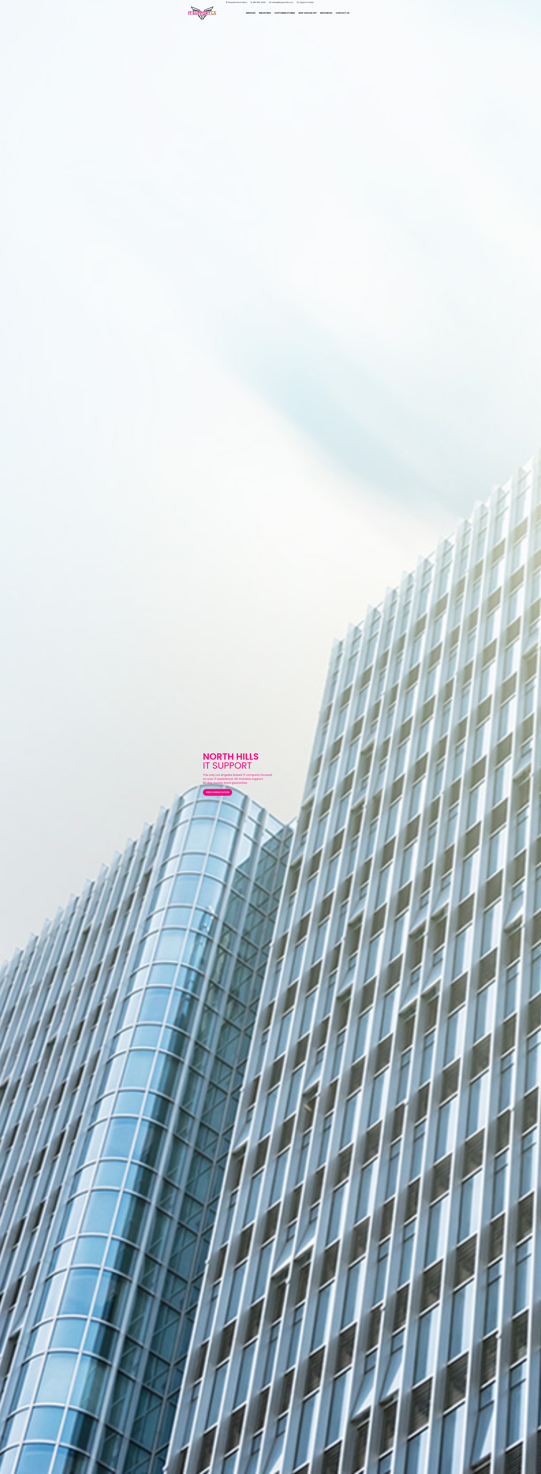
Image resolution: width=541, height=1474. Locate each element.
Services (250, 13)
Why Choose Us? (308, 13)
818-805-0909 (259, 2)
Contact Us (342, 13)
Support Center (306, 2)
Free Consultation (217, 792)
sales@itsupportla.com (282, 2)
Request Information (237, 2)
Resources (326, 13)
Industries (265, 13)
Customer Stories (284, 13)
